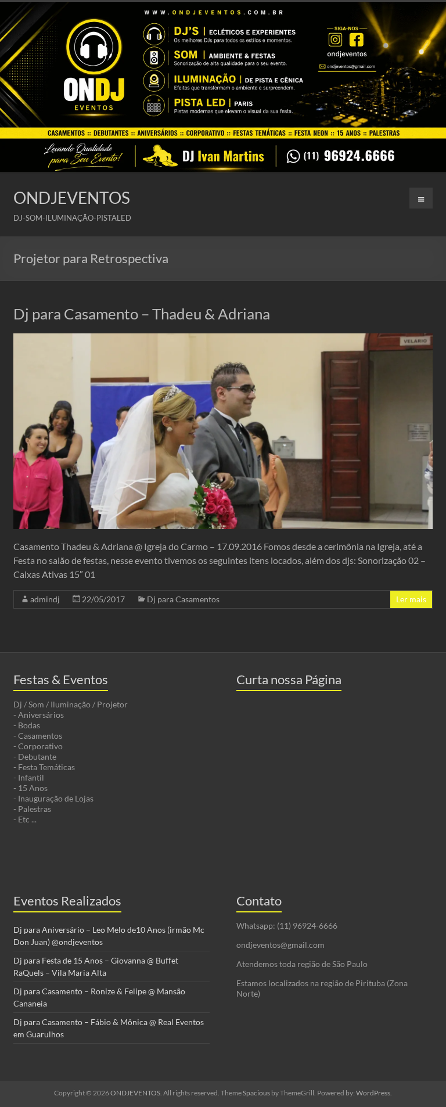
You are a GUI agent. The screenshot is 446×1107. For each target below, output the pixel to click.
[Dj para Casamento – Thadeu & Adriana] (223, 338)
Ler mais (411, 599)
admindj (45, 599)
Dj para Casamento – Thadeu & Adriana (141, 313)
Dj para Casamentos (183, 599)
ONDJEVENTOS (71, 197)
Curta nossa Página (288, 679)
